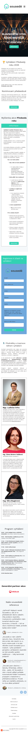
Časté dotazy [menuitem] (14, 710)
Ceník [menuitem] (14, 719)
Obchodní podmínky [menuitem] (14, 716)
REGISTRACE (14, 46)
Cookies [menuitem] (14, 713)
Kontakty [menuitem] (14, 698)
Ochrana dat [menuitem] (14, 704)
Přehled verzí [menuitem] (14, 707)
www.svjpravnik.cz (16, 421)
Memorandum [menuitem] (14, 701)
